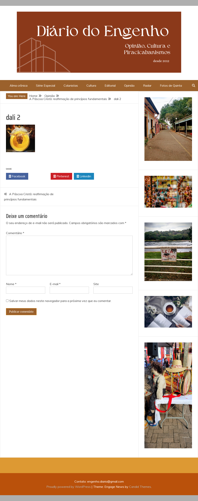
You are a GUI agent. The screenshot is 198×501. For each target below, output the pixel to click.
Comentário (15, 233)
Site (96, 284)
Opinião (129, 85)
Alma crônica (18, 85)
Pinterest (62, 176)
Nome (11, 284)
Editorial (110, 85)
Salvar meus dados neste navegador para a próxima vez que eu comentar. (60, 301)
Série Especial (45, 85)
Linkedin (85, 176)
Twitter (40, 176)
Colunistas (71, 85)
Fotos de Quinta (171, 85)
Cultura (91, 85)
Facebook (18, 176)
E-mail (55, 284)
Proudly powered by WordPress (68, 487)
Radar (147, 85)
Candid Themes (140, 487)
